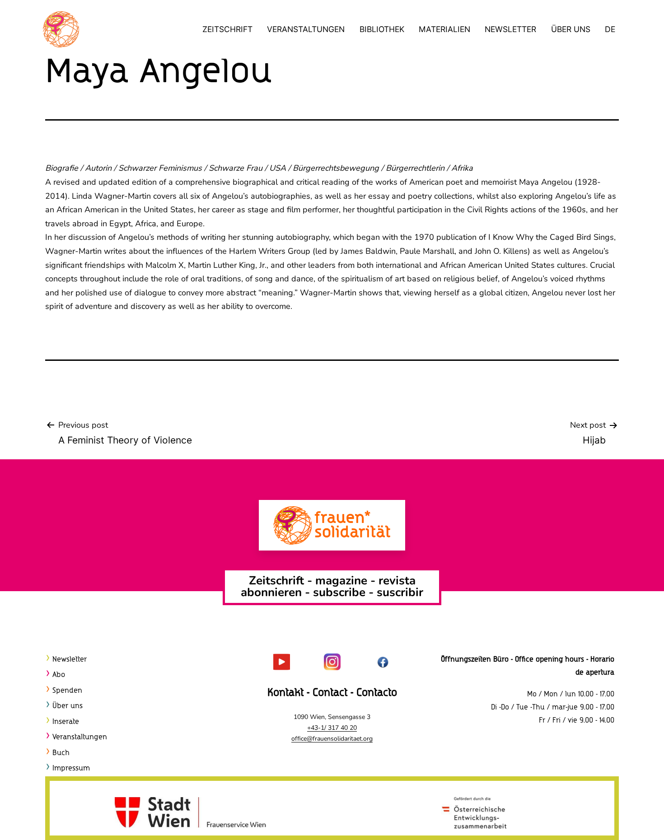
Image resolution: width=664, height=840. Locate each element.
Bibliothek (382, 29)
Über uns (570, 29)
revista (397, 580)
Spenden (67, 690)
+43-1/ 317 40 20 (332, 727)
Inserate (65, 722)
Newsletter (510, 29)
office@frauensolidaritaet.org (332, 738)
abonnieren (271, 592)
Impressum (71, 768)
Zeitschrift (227, 29)
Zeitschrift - (282, 580)
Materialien (444, 29)
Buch (61, 753)
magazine (342, 580)
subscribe (339, 592)
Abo (58, 675)
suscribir (400, 592)
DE (610, 29)
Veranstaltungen (306, 29)
